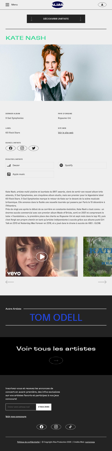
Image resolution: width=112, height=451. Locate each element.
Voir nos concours (16, 416)
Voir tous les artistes (56, 349)
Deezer (16, 165)
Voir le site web (65, 133)
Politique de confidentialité (28, 442)
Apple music (19, 174)
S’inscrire (43, 407)
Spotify (68, 165)
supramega (90, 442)
